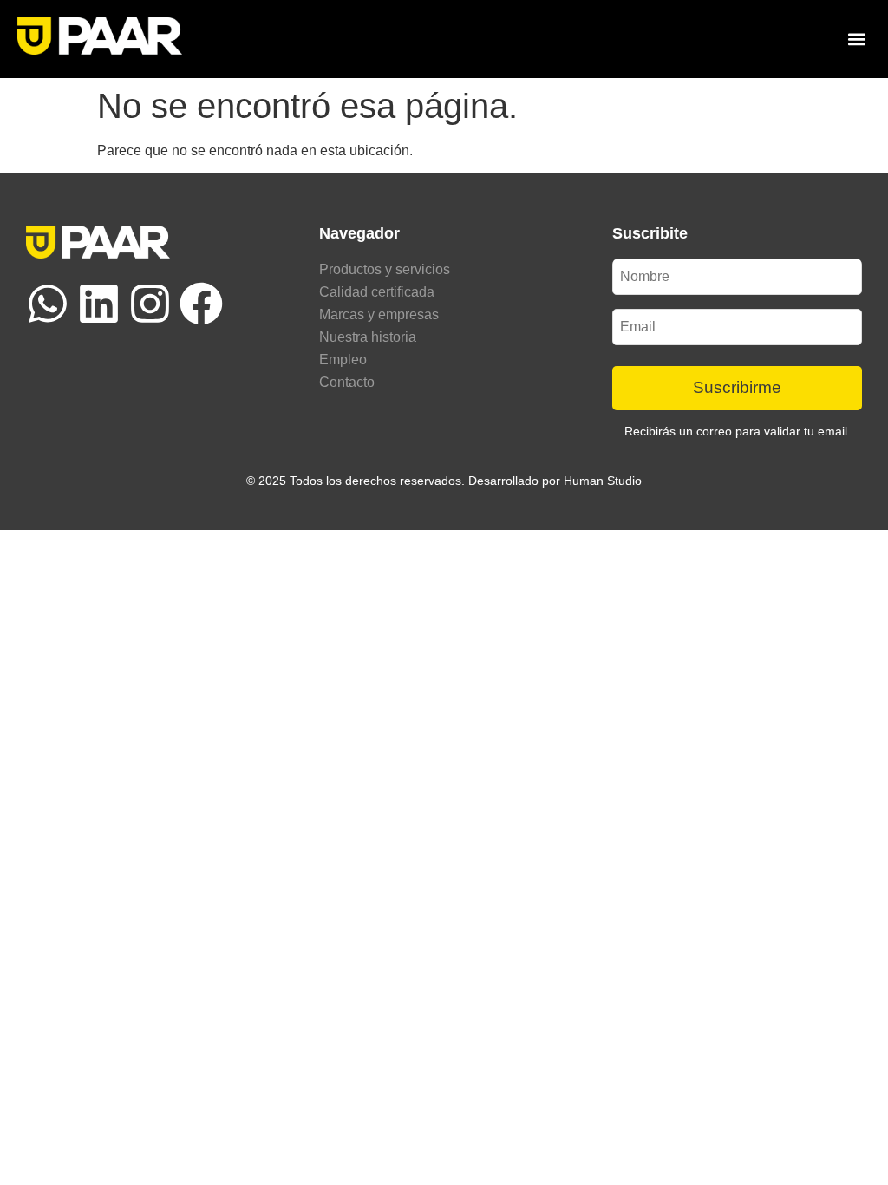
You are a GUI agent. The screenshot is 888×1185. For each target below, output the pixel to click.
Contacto (347, 382)
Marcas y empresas (379, 314)
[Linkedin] (99, 303)
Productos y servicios (384, 269)
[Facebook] (201, 303)
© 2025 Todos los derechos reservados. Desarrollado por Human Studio (444, 481)
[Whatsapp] (47, 303)
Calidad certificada (376, 292)
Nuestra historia (367, 337)
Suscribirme (737, 387)
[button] (856, 38)
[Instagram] (150, 303)
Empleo (343, 359)
